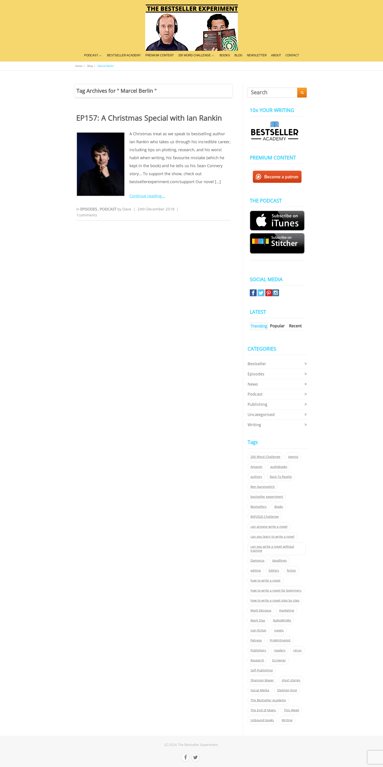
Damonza (257, 561)
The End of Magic (263, 710)
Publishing (257, 404)
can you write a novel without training (272, 549)
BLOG (238, 55)
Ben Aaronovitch (262, 487)
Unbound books (262, 720)
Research (257, 660)
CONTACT (292, 55)
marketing (286, 610)
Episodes (89, 209)
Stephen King (287, 690)
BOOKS (225, 55)
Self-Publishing (261, 670)
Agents (293, 457)
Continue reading (145, 195)
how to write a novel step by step (274, 600)
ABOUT (276, 55)
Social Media (259, 690)
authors (256, 477)
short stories (291, 680)
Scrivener (279, 660)
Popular (277, 325)
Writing (254, 424)
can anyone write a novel (268, 527)
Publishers (258, 650)
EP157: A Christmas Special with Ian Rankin (149, 118)
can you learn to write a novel (272, 537)
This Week (291, 710)
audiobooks (278, 467)
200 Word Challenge (265, 457)
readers (279, 650)
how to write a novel (265, 581)
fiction (291, 571)
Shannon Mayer (262, 680)
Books (278, 507)
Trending (259, 326)
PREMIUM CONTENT (159, 55)
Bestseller (257, 363)
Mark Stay (257, 620)
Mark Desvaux (260, 610)
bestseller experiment (266, 497)
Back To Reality (281, 477)
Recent (295, 325)
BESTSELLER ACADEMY (124, 55)
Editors (274, 571)
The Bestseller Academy (268, 700)
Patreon (256, 640)
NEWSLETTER (257, 55)
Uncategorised (261, 414)
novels (279, 630)
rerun (297, 650)
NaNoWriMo (282, 620)
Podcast (108, 209)
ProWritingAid (280, 640)
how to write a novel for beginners (275, 590)
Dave (126, 209)
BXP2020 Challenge (264, 517)
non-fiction (258, 630)
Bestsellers (258, 507)
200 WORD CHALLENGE (194, 55)
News (253, 384)
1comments (86, 215)
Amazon (256, 467)
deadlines (279, 561)
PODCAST (91, 55)
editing (255, 571)
